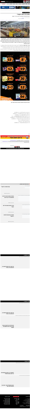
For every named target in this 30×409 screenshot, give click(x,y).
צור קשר (16, 400)
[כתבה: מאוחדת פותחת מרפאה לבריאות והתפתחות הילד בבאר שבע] (23, 198)
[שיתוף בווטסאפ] (15, 20)
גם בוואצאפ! (6, 396)
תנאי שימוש (6, 399)
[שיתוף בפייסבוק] (12, 20)
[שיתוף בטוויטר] (8, 20)
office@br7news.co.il (22, 406)
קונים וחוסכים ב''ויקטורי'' (5, 186)
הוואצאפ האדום (15, 396)
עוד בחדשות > (26, 255)
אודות (16, 399)
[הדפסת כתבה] (1, 20)
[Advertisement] (14, 129)
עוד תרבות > (26, 361)
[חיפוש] (0, 1)
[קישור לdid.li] (14, 137)
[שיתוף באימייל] (5, 20)
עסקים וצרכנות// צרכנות (25, 12)
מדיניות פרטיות (6, 398)
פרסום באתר (15, 398)
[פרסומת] (22, 7)
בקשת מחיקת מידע (5, 400)
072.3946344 (21, 405)
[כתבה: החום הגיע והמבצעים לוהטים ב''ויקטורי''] (25, 216)
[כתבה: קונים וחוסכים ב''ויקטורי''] (27, 187)
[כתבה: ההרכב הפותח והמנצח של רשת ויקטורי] (25, 206)
